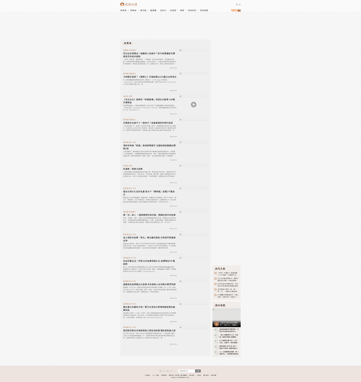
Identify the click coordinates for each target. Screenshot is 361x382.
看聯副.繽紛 (128, 166)
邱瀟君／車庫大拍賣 (133, 168)
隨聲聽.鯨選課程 (129, 50)
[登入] (237, 4)
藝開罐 (153, 10)
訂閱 (197, 371)
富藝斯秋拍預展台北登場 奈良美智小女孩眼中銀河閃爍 (149, 284)
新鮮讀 (123, 10)
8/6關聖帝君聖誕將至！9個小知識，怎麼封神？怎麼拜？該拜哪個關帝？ (228, 296)
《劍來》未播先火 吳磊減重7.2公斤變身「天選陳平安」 (228, 274)
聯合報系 (192, 375)
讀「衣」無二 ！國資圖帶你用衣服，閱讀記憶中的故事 (149, 214)
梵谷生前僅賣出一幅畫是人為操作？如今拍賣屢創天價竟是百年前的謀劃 (149, 55)
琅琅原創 (192, 10)
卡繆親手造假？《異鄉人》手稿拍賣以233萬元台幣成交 (150, 76)
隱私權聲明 (183, 375)
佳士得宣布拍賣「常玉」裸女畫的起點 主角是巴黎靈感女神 (149, 239)
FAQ (153, 375)
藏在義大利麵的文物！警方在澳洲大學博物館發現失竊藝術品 (149, 308)
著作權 (177, 375)
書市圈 (143, 10)
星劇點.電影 (128, 96)
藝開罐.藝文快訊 (129, 142)
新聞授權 (163, 375)
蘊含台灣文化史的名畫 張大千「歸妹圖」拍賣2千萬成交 (149, 193)
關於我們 (206, 375)
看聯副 (133, 10)
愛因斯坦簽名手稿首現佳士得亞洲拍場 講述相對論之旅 (149, 330)
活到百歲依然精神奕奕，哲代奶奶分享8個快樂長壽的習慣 (228, 285)
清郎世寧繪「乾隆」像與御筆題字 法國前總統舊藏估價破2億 (149, 147)
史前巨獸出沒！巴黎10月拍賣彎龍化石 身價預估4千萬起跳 (149, 262)
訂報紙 (199, 375)
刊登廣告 (147, 375)
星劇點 (173, 10)
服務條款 (171, 375)
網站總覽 (213, 375)
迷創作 (163, 10)
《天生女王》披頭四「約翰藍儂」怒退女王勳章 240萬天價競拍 (149, 101)
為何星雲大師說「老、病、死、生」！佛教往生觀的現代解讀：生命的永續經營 (228, 290)
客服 (157, 375)
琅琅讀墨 (204, 10)
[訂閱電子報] (235, 10)
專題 (182, 10)
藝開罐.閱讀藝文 (129, 74)
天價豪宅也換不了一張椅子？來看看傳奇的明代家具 (148, 122)
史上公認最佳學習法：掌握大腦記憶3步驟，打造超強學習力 (228, 279)
